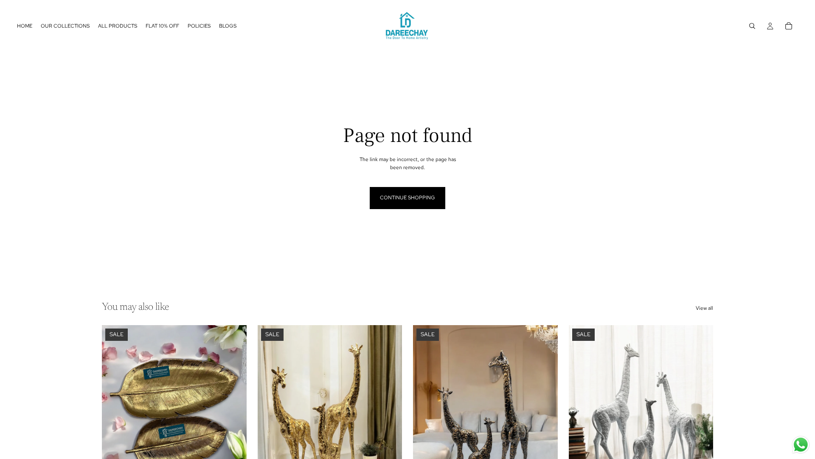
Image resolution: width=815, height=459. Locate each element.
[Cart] (788, 26)
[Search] (752, 26)
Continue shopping (407, 197)
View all (704, 308)
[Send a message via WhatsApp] (801, 445)
